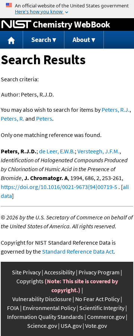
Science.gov (42, 325)
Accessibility (59, 272)
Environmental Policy (49, 307)
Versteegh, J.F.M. (98, 151)
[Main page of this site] (11, 40)
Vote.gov (96, 325)
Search (41, 39)
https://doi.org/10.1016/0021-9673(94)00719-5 (59, 186)
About (81, 39)
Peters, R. (12, 118)
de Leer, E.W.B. (57, 151)
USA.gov (71, 325)
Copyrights (30, 281)
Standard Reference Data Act (78, 251)
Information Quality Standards (45, 316)
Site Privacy (26, 272)
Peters (44, 118)
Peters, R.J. (116, 109)
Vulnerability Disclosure (41, 299)
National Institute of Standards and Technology (16, 24)
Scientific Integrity (101, 307)
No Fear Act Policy (97, 299)
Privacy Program (99, 272)
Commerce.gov (106, 316)
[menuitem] (11, 40)
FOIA (13, 307)
